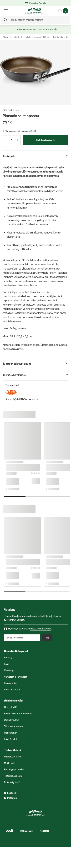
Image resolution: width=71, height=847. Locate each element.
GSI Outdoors (11, 110)
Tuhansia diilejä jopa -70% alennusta (35, 29)
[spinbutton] (11, 140)
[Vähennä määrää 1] (5, 140)
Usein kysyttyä (11, 719)
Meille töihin (10, 763)
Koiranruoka (10, 683)
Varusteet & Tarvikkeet (15, 676)
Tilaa (46, 637)
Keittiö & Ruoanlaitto (61, 37)
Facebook (12, 792)
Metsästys (9, 670)
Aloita (5, 37)
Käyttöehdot (10, 739)
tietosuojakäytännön (40, 628)
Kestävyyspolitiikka (14, 769)
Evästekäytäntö (12, 782)
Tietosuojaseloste (13, 775)
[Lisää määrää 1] (17, 140)
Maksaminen (10, 732)
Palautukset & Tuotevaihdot (18, 713)
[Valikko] (6, 10)
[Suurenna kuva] (35, 72)
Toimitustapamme (13, 726)
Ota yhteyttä (10, 707)
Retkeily (16, 37)
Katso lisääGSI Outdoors (20, 399)
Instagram (12, 797)
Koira (6, 663)
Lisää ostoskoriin (45, 140)
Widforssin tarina (13, 756)
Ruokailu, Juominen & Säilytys (36, 37)
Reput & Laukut (12, 689)
